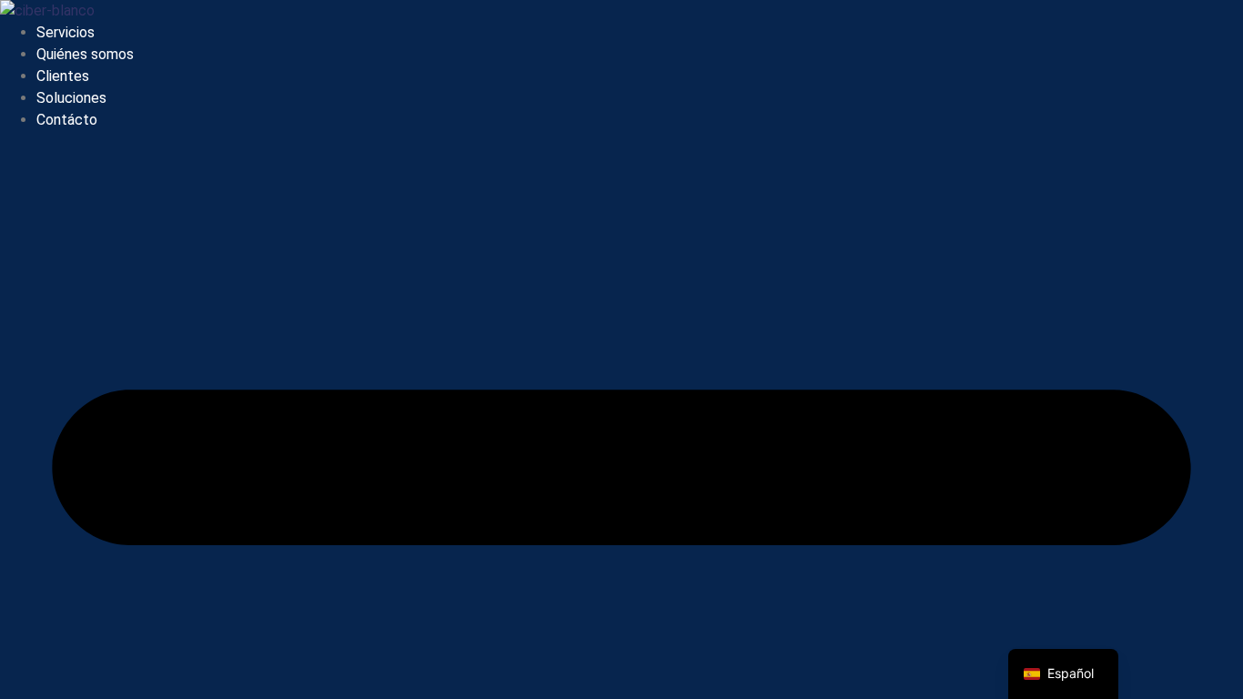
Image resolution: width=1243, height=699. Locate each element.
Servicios (65, 32)
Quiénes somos (85, 54)
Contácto (66, 119)
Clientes (62, 76)
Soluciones (71, 97)
